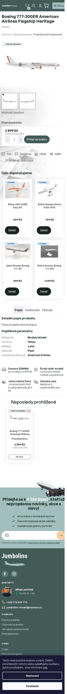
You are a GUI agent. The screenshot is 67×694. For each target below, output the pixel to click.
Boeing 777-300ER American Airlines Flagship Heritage (19, 433)
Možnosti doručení (13, 112)
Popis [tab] (19, 310)
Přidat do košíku (37, 139)
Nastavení (32, 675)
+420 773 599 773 (17, 602)
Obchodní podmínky (12, 624)
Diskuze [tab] (47, 310)
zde (45, 667)
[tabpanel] (20, 435)
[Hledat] (33, 5)
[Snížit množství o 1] (7, 139)
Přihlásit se (61, 535)
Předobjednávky (10, 633)
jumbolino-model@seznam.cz (24, 607)
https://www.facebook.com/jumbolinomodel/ (5, 574)
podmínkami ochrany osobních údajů (44, 543)
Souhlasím (32, 686)
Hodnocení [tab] (32, 310)
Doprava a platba (11, 619)
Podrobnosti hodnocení (48, 34)
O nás (5, 649)
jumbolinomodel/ (14, 574)
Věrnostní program (12, 653)
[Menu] (58, 5)
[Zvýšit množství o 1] (20, 139)
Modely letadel (37, 337)
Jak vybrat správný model (15, 629)
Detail (12, 230)
